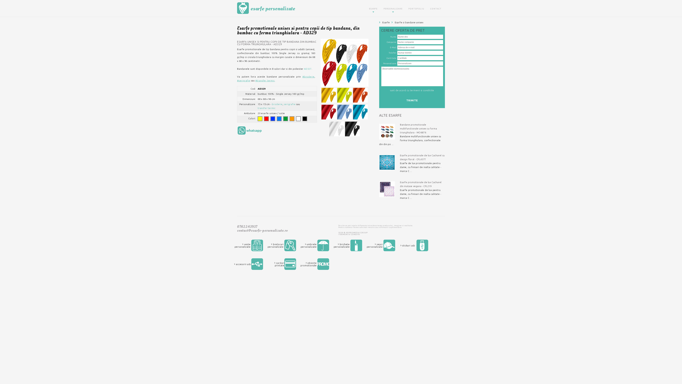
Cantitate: (391, 58)
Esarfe (373, 9)
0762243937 (247, 226)
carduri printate (279, 264)
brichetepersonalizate (342, 245)
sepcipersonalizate (375, 245)
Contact (436, 9)
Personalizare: (390, 63)
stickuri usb (408, 245)
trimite (412, 100)
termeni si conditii (349, 234)
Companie (391, 42)
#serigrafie (243, 80)
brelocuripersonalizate (276, 245)
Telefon (392, 53)
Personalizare (393, 9)
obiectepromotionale (309, 264)
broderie (277, 104)
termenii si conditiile (422, 90)
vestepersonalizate (243, 245)
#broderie (308, 76)
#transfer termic (265, 80)
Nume (393, 37)
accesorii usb (243, 264)
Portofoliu (416, 9)
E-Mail (393, 47)
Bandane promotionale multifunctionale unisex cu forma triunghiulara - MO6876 (418, 128)
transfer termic (266, 108)
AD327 (308, 69)
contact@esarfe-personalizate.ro (262, 230)
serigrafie (289, 104)
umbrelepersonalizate (309, 245)
